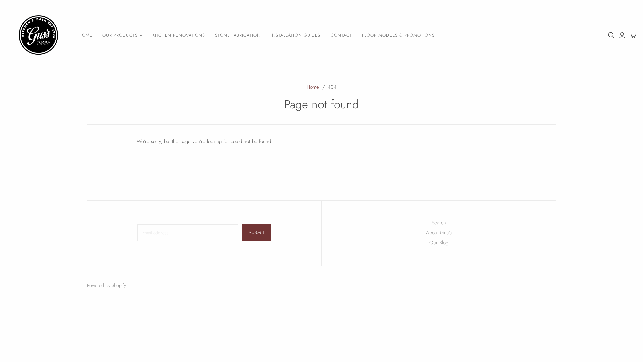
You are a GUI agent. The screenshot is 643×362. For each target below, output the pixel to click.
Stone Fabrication (238, 35)
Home (85, 35)
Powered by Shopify (106, 285)
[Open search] (611, 35)
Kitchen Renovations (178, 35)
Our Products (119, 35)
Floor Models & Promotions (398, 35)
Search (439, 222)
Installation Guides (295, 35)
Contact (341, 35)
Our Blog (438, 242)
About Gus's (439, 232)
